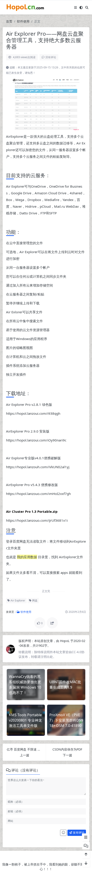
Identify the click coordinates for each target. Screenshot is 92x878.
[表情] (63, 833)
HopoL (65, 641)
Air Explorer (17, 600)
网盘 (34, 600)
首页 (9, 21)
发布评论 (78, 833)
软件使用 (23, 21)
